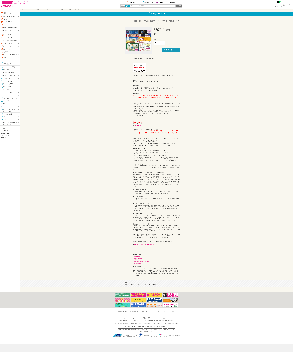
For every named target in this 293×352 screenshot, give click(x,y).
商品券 (5, 24)
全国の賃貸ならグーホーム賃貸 (131, 326)
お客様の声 (3, 137)
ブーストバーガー (171, 328)
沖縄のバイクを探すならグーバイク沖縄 (147, 321)
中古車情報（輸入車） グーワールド (151, 318)
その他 (5, 57)
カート (290, 6)
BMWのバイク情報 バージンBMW (126, 325)
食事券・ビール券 (7, 37)
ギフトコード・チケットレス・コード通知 (9, 110)
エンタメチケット (7, 46)
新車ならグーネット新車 (138, 318)
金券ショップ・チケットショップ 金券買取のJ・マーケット (33, 9)
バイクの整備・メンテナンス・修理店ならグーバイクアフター (130, 328)
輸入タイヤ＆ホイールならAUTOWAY (164, 321)
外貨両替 (161, 2)
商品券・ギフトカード (8, 72)
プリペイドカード (7, 43)
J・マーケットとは (5, 140)
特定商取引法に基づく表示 (123, 311)
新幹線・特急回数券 (8, 84)
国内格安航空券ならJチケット (169, 329)
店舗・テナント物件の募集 (159, 311)
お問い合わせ (277, 6)
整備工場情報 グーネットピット (166, 318)
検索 (180, 5)
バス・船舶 (6, 101)
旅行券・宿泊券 (7, 35)
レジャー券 (6, 89)
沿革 (146, 311)
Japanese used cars (151, 320)
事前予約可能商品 (7, 114)
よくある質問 (4, 135)
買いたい (148, 2)
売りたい (134, 2)
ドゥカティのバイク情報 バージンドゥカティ (143, 325)
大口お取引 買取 (5, 131)
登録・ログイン (284, 6)
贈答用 (5, 103)
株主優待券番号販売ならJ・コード (146, 331)
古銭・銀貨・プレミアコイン (10, 54)
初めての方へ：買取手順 (9, 16)
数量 (155, 39)
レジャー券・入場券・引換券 (10, 40)
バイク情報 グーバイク (141, 320)
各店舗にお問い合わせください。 (167, 75)
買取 (124, 5)
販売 (128, 5)
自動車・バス (6, 49)
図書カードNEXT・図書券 (66, 9)
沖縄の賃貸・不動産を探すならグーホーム (165, 320)
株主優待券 (6, 19)
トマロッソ (165, 328)
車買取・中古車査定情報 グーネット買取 (127, 320)
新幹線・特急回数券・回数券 (10, 27)
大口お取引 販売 (5, 133)
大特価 (5, 116)
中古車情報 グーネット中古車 (126, 318)
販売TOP (49, 9)
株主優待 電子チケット (8, 22)
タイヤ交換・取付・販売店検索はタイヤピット (124, 323)
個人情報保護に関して (134, 311)
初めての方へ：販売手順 (9, 67)
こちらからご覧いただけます (170, 160)
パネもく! (5, 106)
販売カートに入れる (171, 50)
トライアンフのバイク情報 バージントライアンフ (163, 325)
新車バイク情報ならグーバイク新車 (161, 326)
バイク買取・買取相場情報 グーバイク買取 (153, 328)
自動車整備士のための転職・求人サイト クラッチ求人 (136, 329)
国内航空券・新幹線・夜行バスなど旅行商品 (10, 123)
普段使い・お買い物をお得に (147, 58)
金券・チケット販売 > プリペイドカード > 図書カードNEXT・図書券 (140, 284)
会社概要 (142, 311)
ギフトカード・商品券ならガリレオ (155, 329)
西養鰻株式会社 (121, 329)
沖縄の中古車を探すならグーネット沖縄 (130, 321)
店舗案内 (171, 2)
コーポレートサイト (170, 311)
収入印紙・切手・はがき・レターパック (10, 31)
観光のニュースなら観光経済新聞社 (145, 326)
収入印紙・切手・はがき (9, 75)
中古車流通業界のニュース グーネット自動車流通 (145, 323)
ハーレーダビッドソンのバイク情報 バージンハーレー (167, 323)
